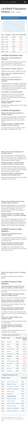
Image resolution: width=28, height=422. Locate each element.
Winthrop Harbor (11, 361)
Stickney (9, 346)
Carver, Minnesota (11, 398)
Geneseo (9, 368)
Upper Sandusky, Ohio (12, 381)
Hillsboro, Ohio (10, 391)
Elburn (8, 365)
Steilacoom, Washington (13, 408)
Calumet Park (10, 353)
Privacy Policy (10, 419)
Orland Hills (10, 363)
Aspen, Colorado (11, 401)
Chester (9, 351)
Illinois (7, 2)
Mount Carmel (10, 349)
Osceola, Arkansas (11, 405)
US (2, 2)
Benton (8, 358)
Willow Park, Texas (11, 384)
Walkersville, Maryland (12, 410)
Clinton (8, 344)
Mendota (9, 341)
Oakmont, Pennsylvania (13, 389)
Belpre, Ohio (10, 393)
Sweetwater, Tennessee (13, 386)
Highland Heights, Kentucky (13, 403)
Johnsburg (9, 370)
